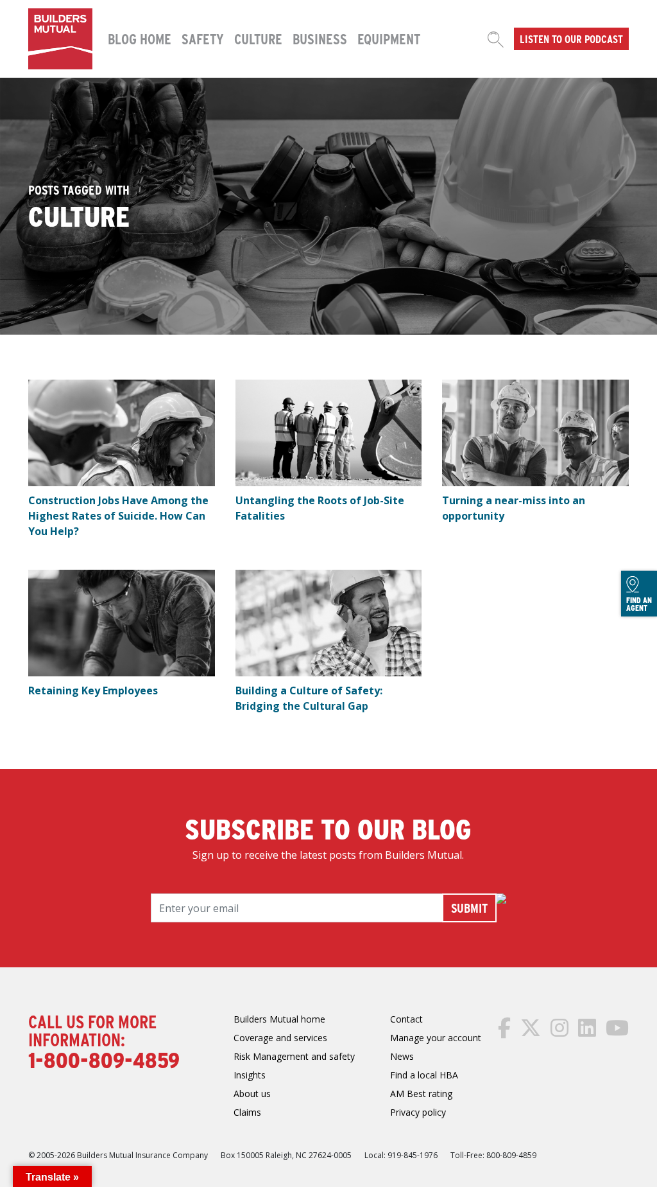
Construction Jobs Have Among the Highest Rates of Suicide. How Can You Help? (118, 515)
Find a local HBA (424, 1075)
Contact (406, 1019)
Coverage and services (280, 1038)
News (402, 1056)
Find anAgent (639, 603)
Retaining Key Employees (93, 690)
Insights (250, 1075)
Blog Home (139, 38)
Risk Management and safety (294, 1056)
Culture (258, 38)
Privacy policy (418, 1112)
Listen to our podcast (571, 38)
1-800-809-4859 (104, 1059)
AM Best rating (421, 1093)
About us (252, 1093)
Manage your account (435, 1038)
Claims (247, 1112)
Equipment (388, 38)
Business (320, 38)
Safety (203, 38)
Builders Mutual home (279, 1019)
